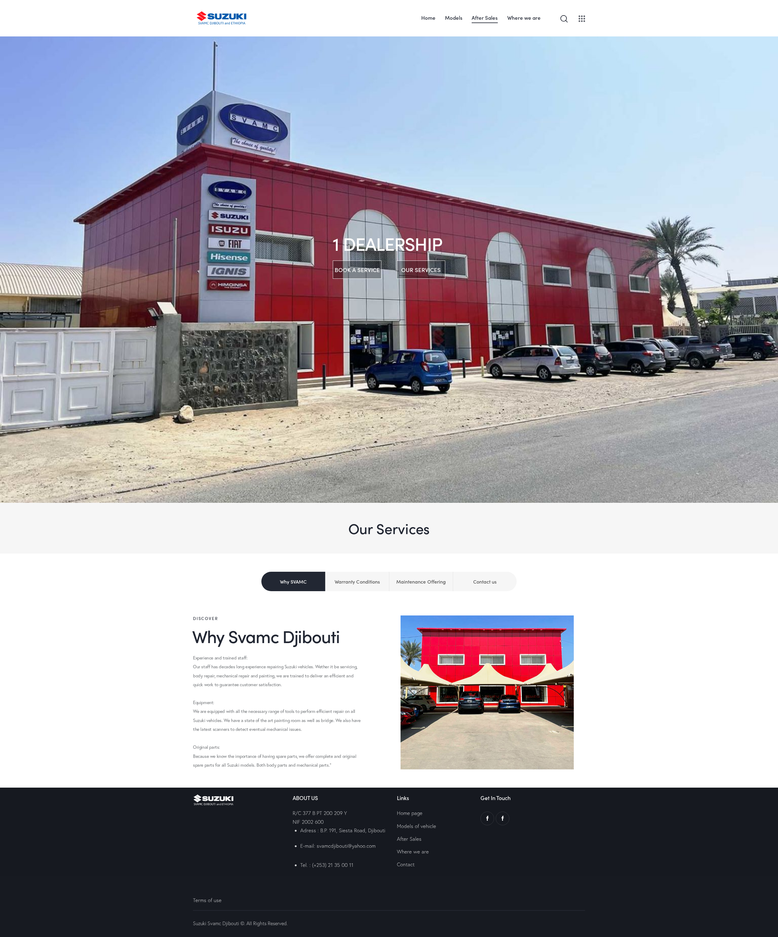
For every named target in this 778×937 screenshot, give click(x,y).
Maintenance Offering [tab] (421, 581)
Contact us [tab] (485, 581)
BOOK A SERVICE (357, 269)
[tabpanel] (389, 692)
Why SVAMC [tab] (293, 581)
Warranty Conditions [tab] (357, 581)
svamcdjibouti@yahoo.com (346, 846)
